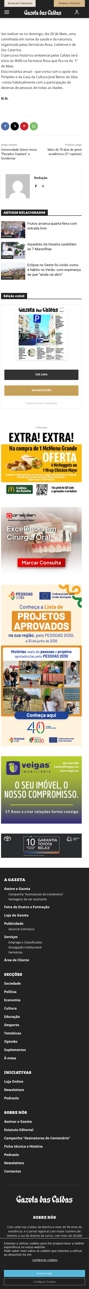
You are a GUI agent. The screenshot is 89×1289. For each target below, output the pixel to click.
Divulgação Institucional (25, 947)
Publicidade (13, 923)
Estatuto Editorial (18, 1130)
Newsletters (14, 1090)
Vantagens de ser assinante (27, 899)
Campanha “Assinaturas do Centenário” (35, 894)
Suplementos (15, 1049)
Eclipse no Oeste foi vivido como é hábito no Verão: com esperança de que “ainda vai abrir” (54, 270)
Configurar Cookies (45, 1281)
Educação (12, 1016)
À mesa (10, 1058)
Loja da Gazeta (16, 915)
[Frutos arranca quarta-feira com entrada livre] (13, 229)
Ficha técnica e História (23, 1146)
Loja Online (13, 1081)
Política (10, 991)
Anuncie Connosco (21, 929)
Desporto (11, 1025)
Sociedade (7, 236)
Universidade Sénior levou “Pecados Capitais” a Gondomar (19, 154)
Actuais (17, 24)
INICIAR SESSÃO (41, 390)
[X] (15, 126)
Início (7, 24)
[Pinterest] (24, 126)
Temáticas (12, 1033)
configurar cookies (45, 1260)
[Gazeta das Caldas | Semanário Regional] (42, 12)
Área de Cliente (16, 960)
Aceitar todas (44, 1273)
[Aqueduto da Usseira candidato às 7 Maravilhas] (13, 250)
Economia (12, 1000)
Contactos (12, 1171)
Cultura (10, 1008)
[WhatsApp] (34, 126)
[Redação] (18, 186)
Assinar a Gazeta (18, 1121)
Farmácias (15, 952)
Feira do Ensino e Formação (26, 907)
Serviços (11, 937)
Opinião (10, 1041)
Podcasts (11, 1098)
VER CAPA (41, 374)
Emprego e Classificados (25, 942)
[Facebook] (5, 126)
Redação (40, 178)
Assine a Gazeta (17, 888)
